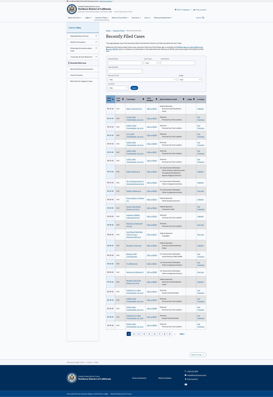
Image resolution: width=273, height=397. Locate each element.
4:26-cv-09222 (152, 199)
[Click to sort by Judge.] (194, 99)
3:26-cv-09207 (152, 317)
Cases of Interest (76, 75)
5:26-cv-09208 (152, 272)
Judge (180, 75)
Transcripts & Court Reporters (81, 57)
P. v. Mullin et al (131, 264)
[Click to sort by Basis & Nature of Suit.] (184, 99)
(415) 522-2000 (192, 371)
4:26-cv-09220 (152, 216)
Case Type (148, 59)
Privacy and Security (139, 378)
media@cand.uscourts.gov (196, 375)
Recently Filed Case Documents (81, 69)
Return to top (196, 355)
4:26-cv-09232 (152, 109)
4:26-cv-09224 (152, 183)
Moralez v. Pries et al (133, 245)
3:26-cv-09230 (152, 127)
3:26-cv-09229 (152, 135)
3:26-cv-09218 (152, 255)
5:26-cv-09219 (152, 225)
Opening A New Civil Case (79, 36)
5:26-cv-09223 (152, 191)
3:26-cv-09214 (152, 291)
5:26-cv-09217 (152, 234)
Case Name (165, 59)
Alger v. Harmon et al (134, 109)
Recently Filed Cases (78, 63)
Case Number (113, 67)
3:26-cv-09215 (152, 264)
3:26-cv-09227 (152, 152)
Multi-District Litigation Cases (81, 81)
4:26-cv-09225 (152, 172)
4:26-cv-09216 (152, 245)
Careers (89, 362)
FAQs (96, 362)
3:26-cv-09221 (152, 208)
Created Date (113, 59)
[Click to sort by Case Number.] (157, 99)
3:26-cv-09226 (152, 161)
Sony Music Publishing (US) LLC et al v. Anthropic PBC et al (134, 234)
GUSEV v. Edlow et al (133, 191)
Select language (183, 10)
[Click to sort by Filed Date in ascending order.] (113, 99)
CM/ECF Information (77, 42)
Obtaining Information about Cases (81, 49)
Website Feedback (164, 378)
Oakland (200, 109)
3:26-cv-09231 (152, 118)
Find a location (200, 10)
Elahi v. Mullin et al (133, 172)
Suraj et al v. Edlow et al (134, 272)
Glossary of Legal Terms (75, 362)
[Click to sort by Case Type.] (123, 99)
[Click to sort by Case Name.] (144, 99)
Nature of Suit (113, 75)
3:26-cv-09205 (152, 325)
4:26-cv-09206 (152, 282)
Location (111, 84)
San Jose (200, 191)
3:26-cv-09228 (152, 144)
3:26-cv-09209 (152, 308)
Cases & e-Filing (75, 28)
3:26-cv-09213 (152, 300)
